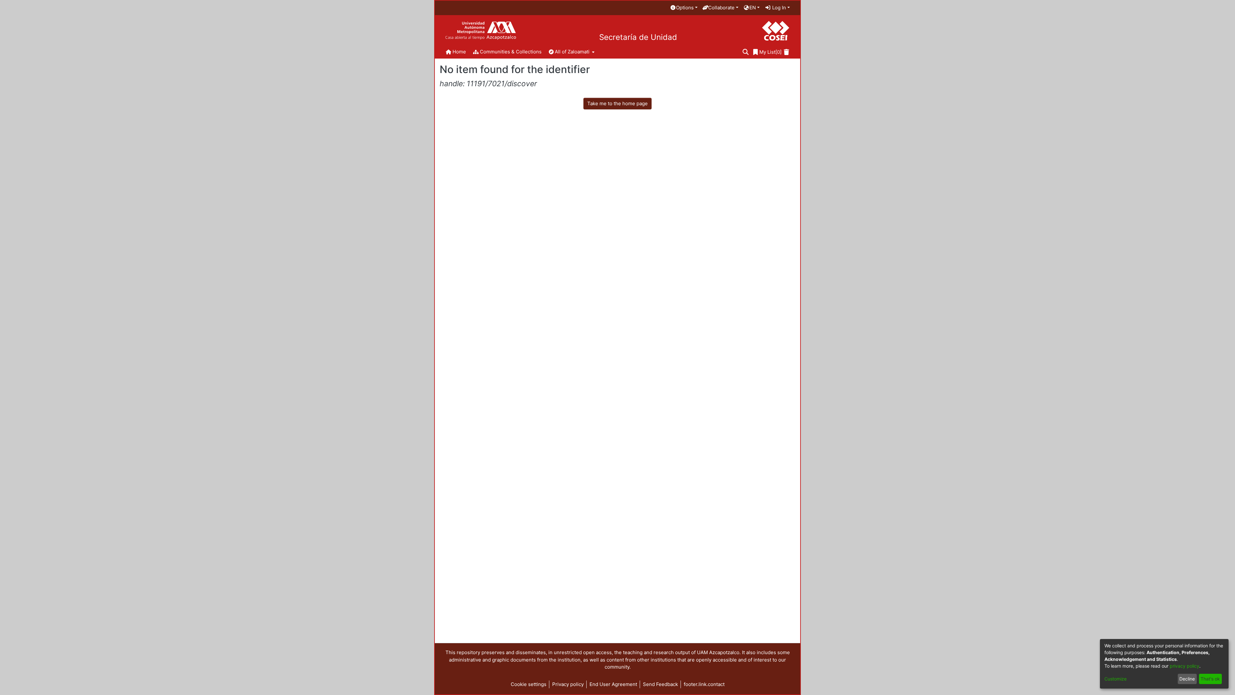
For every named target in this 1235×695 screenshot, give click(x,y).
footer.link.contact (704, 684)
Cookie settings (528, 684)
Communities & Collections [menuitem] (511, 52)
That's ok (1210, 678)
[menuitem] (684, 8)
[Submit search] (745, 52)
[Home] (480, 30)
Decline (1187, 678)
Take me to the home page (617, 103)
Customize (1115, 678)
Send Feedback (660, 684)
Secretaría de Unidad (638, 37)
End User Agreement (613, 684)
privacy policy (1184, 666)
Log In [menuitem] (778, 8)
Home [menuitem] (459, 52)
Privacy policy (568, 684)
